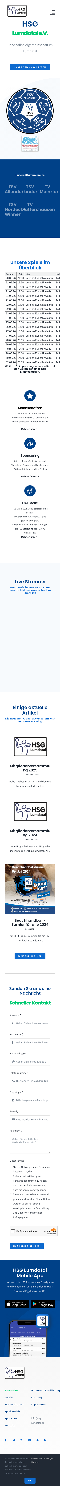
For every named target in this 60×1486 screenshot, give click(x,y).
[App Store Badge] (17, 1301)
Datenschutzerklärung (25, 1176)
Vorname (15, 1015)
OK (30, 1480)
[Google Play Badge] (43, 1301)
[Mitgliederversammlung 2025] (30, 746)
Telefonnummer (18, 1073)
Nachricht (16, 1130)
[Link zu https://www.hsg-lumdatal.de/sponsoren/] (30, 443)
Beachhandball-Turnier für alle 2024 (30, 922)
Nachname (16, 1034)
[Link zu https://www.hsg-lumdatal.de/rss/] (38, 1440)
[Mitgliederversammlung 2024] (30, 811)
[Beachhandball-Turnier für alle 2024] (30, 889)
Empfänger (16, 1092)
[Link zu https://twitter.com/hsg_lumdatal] (15, 1440)
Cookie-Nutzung (35, 1460)
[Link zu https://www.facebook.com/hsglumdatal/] (7, 1440)
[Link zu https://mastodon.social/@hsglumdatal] (45, 1440)
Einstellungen (47, 1458)
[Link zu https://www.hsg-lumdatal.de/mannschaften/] (30, 395)
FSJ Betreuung (26, 528)
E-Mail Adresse (18, 1053)
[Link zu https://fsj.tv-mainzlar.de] (30, 490)
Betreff (14, 1111)
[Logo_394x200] (17, 6)
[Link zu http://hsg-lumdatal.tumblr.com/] (22, 1440)
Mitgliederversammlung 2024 (30, 833)
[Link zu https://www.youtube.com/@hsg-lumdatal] (30, 1440)
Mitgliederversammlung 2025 (30, 768)
